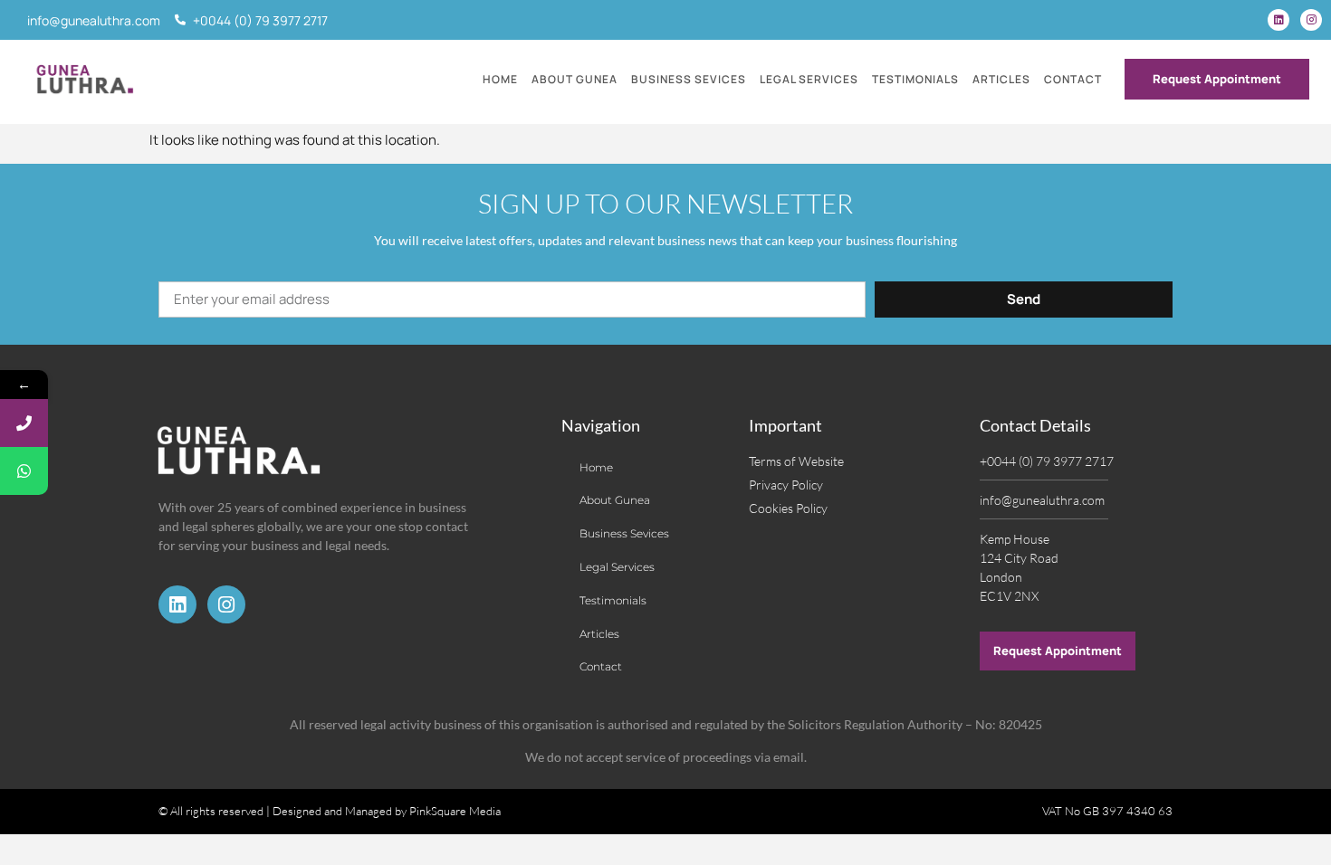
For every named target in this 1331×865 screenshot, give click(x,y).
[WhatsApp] (24, 471)
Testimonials (915, 79)
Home (500, 79)
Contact (1073, 79)
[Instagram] (1311, 20)
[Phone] (24, 423)
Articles (1001, 79)
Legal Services (809, 79)
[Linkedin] (1278, 20)
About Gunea (574, 79)
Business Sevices (688, 79)
